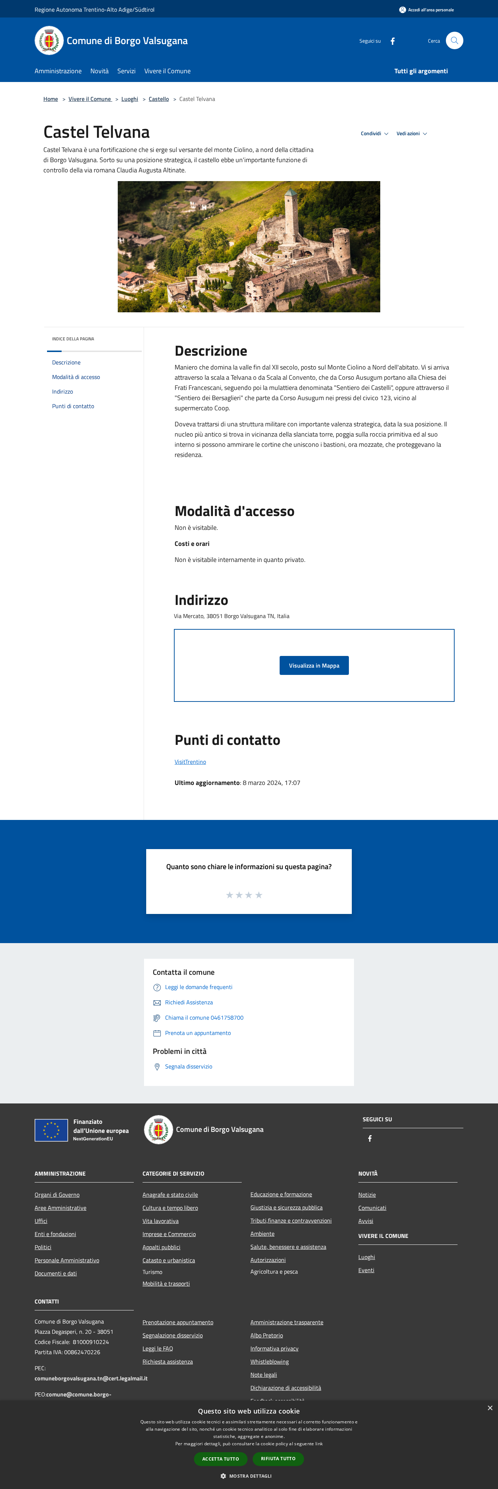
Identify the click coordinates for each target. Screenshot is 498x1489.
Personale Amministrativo (67, 1260)
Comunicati (372, 1207)
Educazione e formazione (281, 1194)
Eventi (366, 1270)
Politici (43, 1247)
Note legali (263, 1374)
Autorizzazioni (268, 1259)
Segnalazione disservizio (173, 1335)
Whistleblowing (269, 1361)
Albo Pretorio (266, 1335)
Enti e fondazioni (55, 1234)
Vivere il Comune (90, 98)
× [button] (490, 1408)
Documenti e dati (56, 1273)
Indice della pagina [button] (73, 338)
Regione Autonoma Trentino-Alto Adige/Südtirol (95, 9)
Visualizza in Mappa (314, 665)
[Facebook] (389, 40)
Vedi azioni (409, 133)
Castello (159, 98)
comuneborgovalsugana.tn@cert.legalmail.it (91, 1378)
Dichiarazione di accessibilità (285, 1387)
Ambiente (262, 1233)
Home (50, 98)
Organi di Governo (57, 1194)
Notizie (367, 1194)
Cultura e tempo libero (170, 1207)
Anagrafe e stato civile (170, 1194)
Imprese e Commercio (169, 1234)
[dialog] (249, 1444)
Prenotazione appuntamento (178, 1322)
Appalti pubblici (161, 1247)
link (319, 1444)
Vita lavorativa (161, 1220)
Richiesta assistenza (168, 1361)
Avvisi (365, 1220)
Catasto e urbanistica (169, 1260)
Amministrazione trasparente (286, 1322)
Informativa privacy (274, 1348)
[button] (249, 1476)
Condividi (371, 133)
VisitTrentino (190, 761)
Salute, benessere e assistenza (288, 1246)
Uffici (41, 1220)
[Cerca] (454, 40)
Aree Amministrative (60, 1207)
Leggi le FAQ (158, 1348)
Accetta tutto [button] (220, 1459)
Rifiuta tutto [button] (278, 1458)
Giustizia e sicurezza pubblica (286, 1207)
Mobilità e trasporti (166, 1283)
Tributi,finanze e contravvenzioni (291, 1220)
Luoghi (129, 98)
